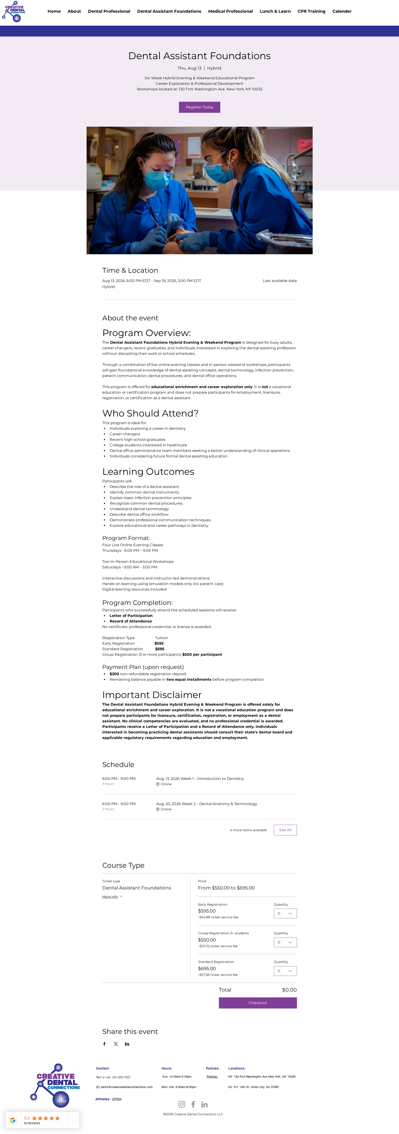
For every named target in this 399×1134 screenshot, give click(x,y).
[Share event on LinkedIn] (127, 1044)
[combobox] (285, 913)
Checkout (258, 1003)
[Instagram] (181, 1104)
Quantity (281, 904)
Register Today (199, 107)
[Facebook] (193, 1104)
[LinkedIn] (204, 1104)
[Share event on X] (116, 1044)
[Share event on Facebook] (104, 1044)
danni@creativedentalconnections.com (127, 1087)
